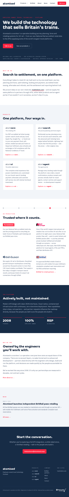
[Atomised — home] (9, 3)
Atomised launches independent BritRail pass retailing (30, 404)
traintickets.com (38, 90)
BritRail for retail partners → (46, 272)
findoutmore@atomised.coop (34, 451)
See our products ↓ (23, 46)
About (39, 3)
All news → (7, 417)
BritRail (32, 3)
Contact (52, 3)
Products (23, 3)
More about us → (8, 377)
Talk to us (62, 3)
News (45, 3)
